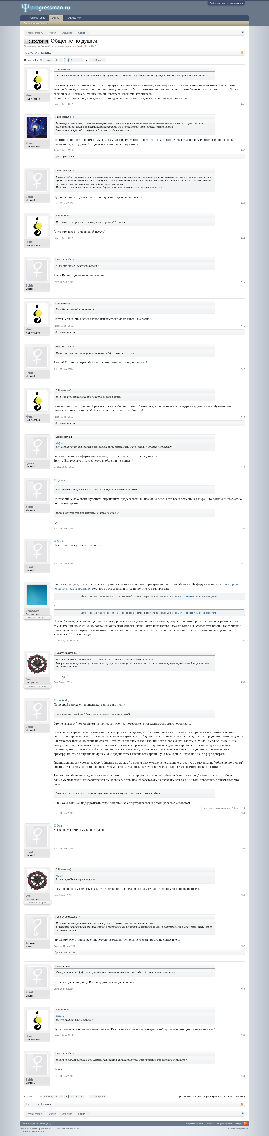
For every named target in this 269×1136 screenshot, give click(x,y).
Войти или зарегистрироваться (226, 3)
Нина (29, 95)
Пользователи (73, 17)
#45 (243, 282)
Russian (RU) (44, 1123)
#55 (243, 848)
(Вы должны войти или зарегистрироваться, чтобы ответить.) (212, 1096)
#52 (243, 640)
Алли (29, 143)
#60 (243, 1076)
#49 (243, 466)
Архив (45, 46)
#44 (243, 238)
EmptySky (32, 610)
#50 (243, 528)
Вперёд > (100, 60)
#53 (243, 682)
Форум (55, 18)
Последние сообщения (36, 23)
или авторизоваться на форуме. (195, 596)
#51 (243, 563)
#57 (243, 946)
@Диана (60, 443)
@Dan (58, 825)
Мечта (58, 332)
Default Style (28, 1123)
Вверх (238, 1123)
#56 (243, 895)
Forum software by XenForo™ (50, 1128)
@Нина (59, 541)
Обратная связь (194, 1123)
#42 (243, 150)
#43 (243, 203)
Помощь (210, 1123)
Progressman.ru (37, 17)
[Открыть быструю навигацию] (242, 32)
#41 (243, 104)
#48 (243, 416)
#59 (243, 1035)
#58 (243, 988)
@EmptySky (61, 700)
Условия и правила (238, 1128)
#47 (243, 369)
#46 (243, 325)
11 (91, 60)
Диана (58, 156)
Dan (28, 679)
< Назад (48, 60)
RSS (245, 1123)
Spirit (79, 46)
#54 (243, 813)
